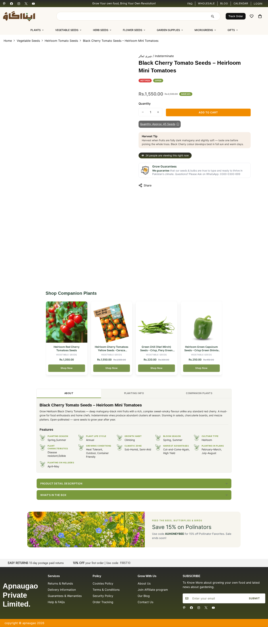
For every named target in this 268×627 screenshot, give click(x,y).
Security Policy (103, 596)
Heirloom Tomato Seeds (61, 40)
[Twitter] (26, 3)
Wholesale (206, 3)
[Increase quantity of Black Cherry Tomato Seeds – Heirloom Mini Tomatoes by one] (158, 112)
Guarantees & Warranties (65, 596)
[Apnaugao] (24, 16)
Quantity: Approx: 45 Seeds (159, 124)
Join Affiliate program (153, 589)
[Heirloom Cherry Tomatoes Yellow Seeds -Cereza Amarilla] (111, 322)
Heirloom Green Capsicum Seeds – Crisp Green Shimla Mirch (201, 348)
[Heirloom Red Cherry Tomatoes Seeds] (66, 322)
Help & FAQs (56, 602)
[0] (260, 16)
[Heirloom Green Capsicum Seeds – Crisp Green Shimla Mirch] (201, 322)
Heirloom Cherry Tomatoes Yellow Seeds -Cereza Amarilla (111, 348)
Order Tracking (103, 602)
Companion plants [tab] (199, 393)
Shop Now (67, 368)
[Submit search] (212, 16)
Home (8, 40)
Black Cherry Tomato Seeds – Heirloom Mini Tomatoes (120, 40)
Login (258, 3)
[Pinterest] (4, 3)
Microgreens (204, 30)
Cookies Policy (103, 583)
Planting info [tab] (134, 393)
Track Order (235, 16)
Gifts (231, 30)
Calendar (241, 3)
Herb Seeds (100, 30)
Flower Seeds (132, 30)
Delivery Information (62, 589)
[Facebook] (11, 3)
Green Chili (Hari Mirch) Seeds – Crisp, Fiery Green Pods (156, 348)
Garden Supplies (168, 30)
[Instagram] (18, 3)
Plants (35, 30)
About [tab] (68, 393)
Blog (224, 3)
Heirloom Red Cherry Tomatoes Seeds (66, 348)
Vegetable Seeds (66, 30)
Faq (190, 3)
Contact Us (145, 602)
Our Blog (144, 596)
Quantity (145, 103)
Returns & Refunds (60, 583)
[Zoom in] (122, 57)
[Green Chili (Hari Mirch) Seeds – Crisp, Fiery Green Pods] (156, 322)
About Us (144, 583)
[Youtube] (33, 3)
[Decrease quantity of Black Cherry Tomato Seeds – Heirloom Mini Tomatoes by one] (143, 112)
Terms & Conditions (106, 589)
